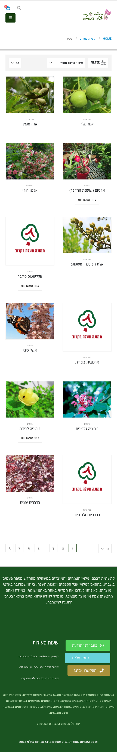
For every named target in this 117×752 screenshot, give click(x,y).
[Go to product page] (87, 95)
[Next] (9, 548)
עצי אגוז (87, 119)
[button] (19, 8)
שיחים (87, 185)
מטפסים (30, 185)
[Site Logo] (97, 15)
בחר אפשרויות (87, 199)
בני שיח (87, 509)
